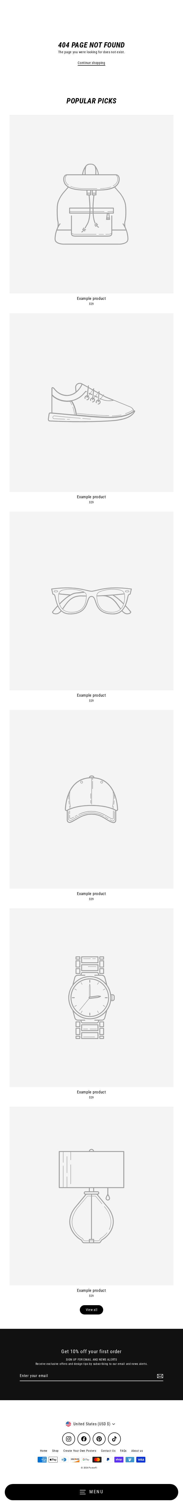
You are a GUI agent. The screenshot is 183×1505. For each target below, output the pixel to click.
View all (91, 1310)
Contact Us (108, 1450)
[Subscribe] (159, 1376)
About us (137, 1450)
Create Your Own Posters (79, 1450)
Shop (55, 1450)
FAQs (123, 1450)
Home (43, 1450)
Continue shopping (91, 63)
